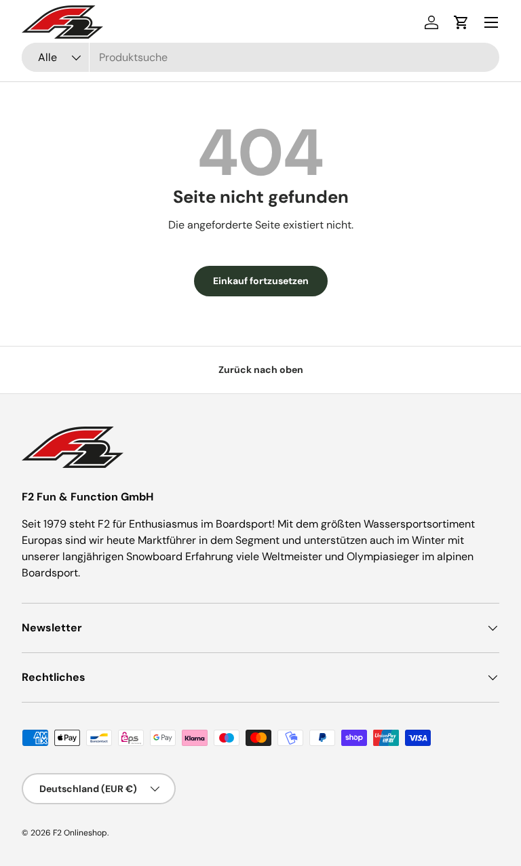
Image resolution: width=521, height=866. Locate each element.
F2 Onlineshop (80, 832)
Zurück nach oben (260, 369)
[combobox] (260, 57)
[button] (461, 22)
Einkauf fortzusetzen (261, 281)
